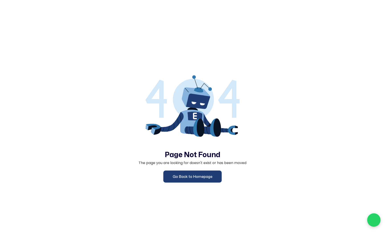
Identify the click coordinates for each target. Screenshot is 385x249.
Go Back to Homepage (192, 176)
